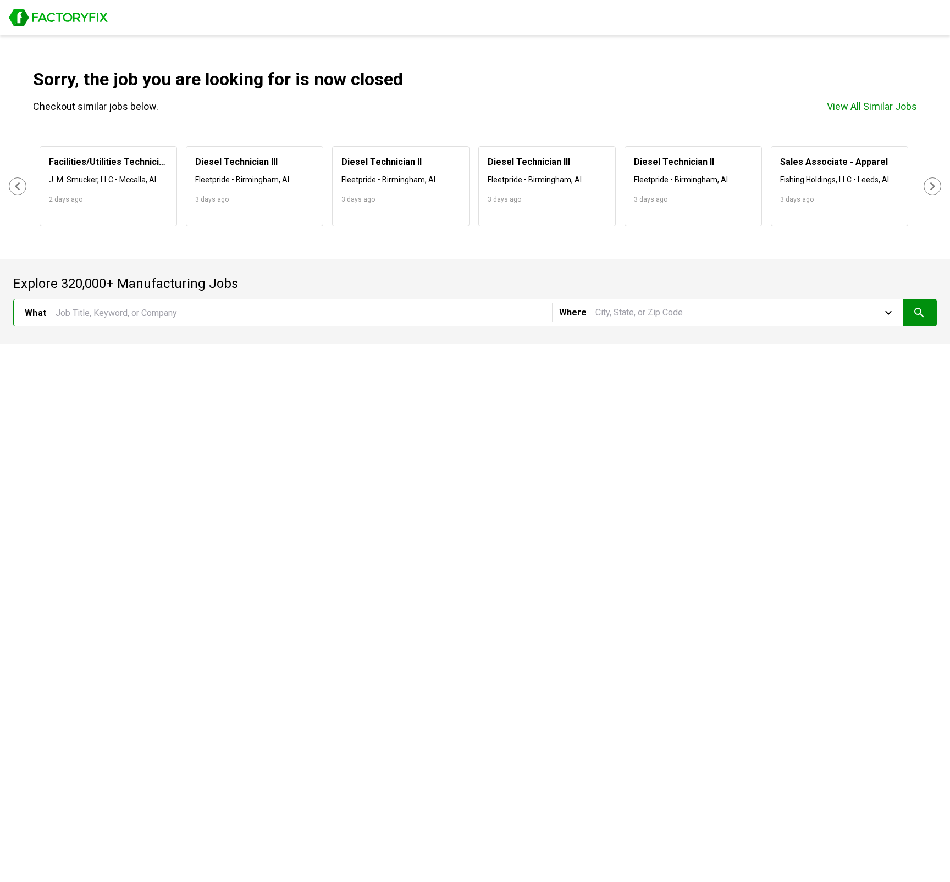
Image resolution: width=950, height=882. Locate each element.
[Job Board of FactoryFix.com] (58, 17)
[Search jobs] (919, 312)
